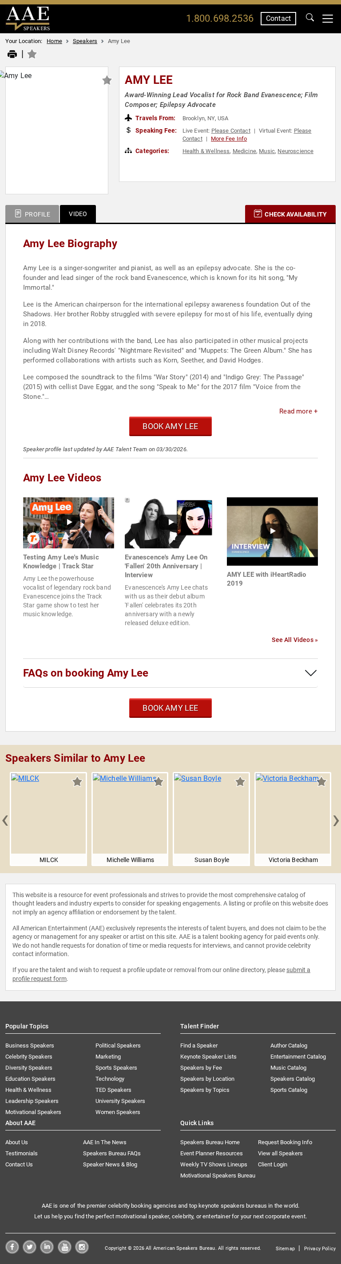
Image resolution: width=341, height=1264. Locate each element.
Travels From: (154, 118)
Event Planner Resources (211, 1153)
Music (267, 151)
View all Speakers (280, 1153)
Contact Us (19, 1164)
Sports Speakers (116, 1067)
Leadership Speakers (32, 1101)
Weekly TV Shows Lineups (213, 1164)
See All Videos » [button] (295, 639)
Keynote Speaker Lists (208, 1056)
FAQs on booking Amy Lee (85, 673)
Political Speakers (118, 1045)
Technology (109, 1078)
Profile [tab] (37, 214)
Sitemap (285, 1249)
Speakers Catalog (292, 1078)
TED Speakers (113, 1090)
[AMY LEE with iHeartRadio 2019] (272, 531)
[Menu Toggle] (327, 18)
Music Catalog (288, 1067)
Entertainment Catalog (298, 1056)
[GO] (310, 18)
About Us (16, 1142)
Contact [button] (278, 18)
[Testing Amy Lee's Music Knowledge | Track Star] (68, 522)
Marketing (108, 1056)
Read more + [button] (298, 411)
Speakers (85, 41)
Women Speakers (117, 1112)
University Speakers (120, 1101)
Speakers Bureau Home (210, 1142)
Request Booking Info (285, 1142)
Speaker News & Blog (110, 1164)
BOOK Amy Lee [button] (170, 426)
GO (310, 18)
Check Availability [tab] (295, 214)
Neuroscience (295, 151)
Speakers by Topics (205, 1090)
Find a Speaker (199, 1045)
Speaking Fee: (155, 130)
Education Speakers (30, 1078)
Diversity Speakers (28, 1067)
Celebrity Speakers (28, 1056)
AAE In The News (105, 1142)
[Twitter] (29, 1251)
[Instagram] (82, 1251)
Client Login (272, 1164)
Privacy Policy (320, 1249)
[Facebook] (12, 1251)
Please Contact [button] (230, 130)
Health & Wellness (206, 151)
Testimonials (21, 1153)
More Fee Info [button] (229, 138)
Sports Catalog (288, 1090)
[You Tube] (64, 1251)
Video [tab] (78, 213)
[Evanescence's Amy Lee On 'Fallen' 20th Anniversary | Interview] (170, 522)
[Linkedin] (47, 1251)
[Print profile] (12, 54)
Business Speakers (29, 1045)
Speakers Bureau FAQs (112, 1153)
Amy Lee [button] (149, 80)
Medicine (244, 151)
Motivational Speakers (33, 1112)
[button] (5, 819)
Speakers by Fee (201, 1067)
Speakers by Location (207, 1078)
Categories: (151, 150)
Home (54, 41)
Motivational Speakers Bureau (217, 1175)
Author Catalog (288, 1045)
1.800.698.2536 (220, 18)
